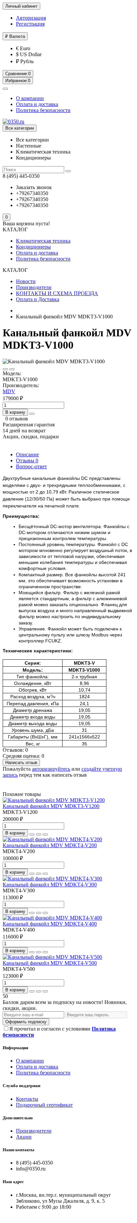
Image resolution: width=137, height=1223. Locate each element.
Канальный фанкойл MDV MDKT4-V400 (50, 924)
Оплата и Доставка (37, 299)
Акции (24, 1137)
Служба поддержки (21, 1085)
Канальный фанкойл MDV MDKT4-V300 (50, 884)
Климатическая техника (43, 241)
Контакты (27, 1099)
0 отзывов (16, 418)
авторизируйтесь (51, 769)
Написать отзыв (21, 762)
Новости (26, 281)
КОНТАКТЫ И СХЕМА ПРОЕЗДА (57, 293)
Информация (15, 1047)
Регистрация (30, 24)
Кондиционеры (33, 247)
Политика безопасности (43, 110)
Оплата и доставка (37, 104)
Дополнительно (18, 1117)
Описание (27, 454)
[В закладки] (5, 369)
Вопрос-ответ (31, 466)
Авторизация (31, 18)
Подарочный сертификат (44, 1105)
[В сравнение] (12, 369)
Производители (34, 287)
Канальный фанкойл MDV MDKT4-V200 (50, 845)
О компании (30, 98)
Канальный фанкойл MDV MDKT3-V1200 (51, 806)
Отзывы (27, 460)
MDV (9, 391)
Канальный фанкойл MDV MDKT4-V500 (50, 963)
